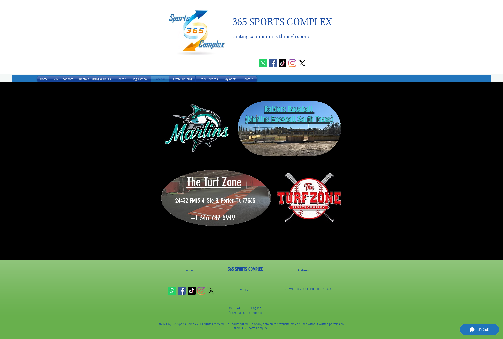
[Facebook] (273, 63)
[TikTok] (282, 63)
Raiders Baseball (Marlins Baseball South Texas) (289, 114)
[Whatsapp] (263, 63)
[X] (302, 63)
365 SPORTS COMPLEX (245, 269)
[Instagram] (292, 63)
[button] (121, 79)
